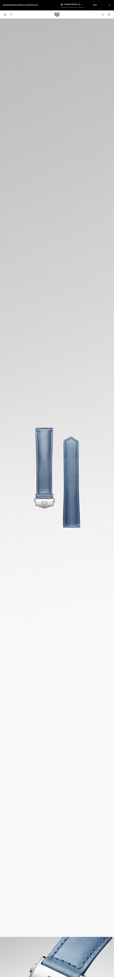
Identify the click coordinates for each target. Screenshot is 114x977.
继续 (97, 5)
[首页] (57, 14)
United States (71, 4)
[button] (103, 14)
